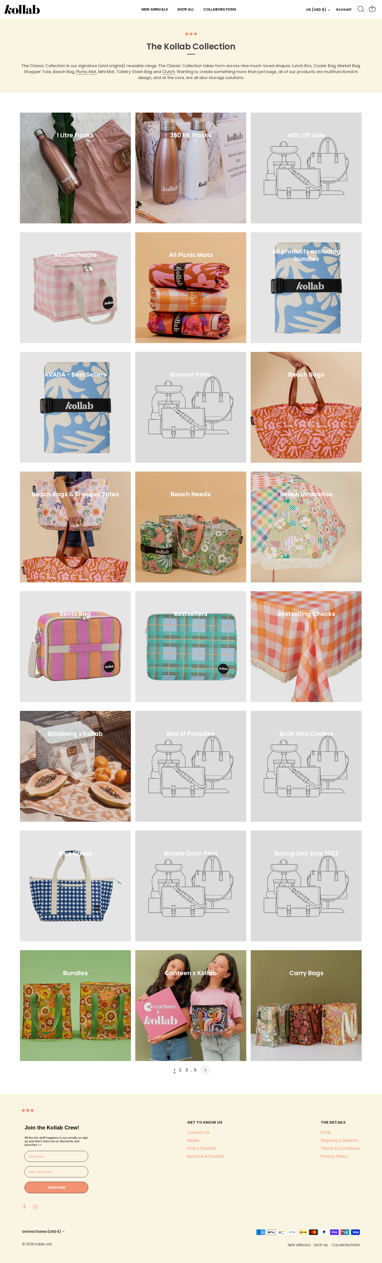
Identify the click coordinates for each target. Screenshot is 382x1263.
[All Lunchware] (75, 287)
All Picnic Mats (191, 255)
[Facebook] (24, 1206)
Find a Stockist (201, 1148)
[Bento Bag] (75, 646)
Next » (205, 1070)
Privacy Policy (334, 1156)
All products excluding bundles (306, 255)
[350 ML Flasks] (190, 168)
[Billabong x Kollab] (75, 766)
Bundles (75, 973)
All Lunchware (75, 255)
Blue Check (75, 853)
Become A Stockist (205, 1156)
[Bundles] (75, 1005)
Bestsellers (191, 614)
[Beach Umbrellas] (306, 527)
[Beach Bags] (306, 407)
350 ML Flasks (191, 135)
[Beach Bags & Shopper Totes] (75, 527)
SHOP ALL (185, 9)
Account (343, 9)
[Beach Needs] (190, 527)
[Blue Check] (75, 886)
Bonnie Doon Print (191, 853)
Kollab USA (43, 1244)
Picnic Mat (86, 71)
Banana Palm (191, 375)
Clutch (168, 71)
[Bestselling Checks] (306, 646)
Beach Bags (306, 375)
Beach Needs (191, 494)
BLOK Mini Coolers (306, 734)
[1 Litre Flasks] (75, 168)
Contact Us (198, 1132)
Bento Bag (75, 614)
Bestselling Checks (306, 614)
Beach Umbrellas (306, 494)
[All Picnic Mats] (190, 287)
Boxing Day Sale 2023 (306, 853)
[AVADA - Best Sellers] (75, 407)
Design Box (79, 1244)
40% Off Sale (306, 135)
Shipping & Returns (339, 1140)
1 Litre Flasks (75, 135)
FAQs (326, 1132)
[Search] (361, 9)
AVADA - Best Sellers (75, 375)
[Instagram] (35, 1206)
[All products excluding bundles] (306, 287)
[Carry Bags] (306, 1005)
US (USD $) (316, 10)
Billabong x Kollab (75, 734)
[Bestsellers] (190, 646)
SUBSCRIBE (56, 1187)
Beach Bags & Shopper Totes (75, 494)
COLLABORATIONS (219, 9)
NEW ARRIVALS (154, 9)
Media (193, 1140)
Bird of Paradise (191, 734)
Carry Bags (306, 973)
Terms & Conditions (340, 1148)
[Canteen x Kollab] (190, 1005)
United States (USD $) (41, 1231)
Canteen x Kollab (191, 973)
